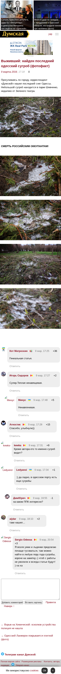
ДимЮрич (19, 498)
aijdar (12, 518)
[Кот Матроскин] (3, 351)
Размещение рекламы (31, 661)
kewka (17, 445)
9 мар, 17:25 (42, 351)
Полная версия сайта (10, 661)
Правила (51, 602)
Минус (22, 400)
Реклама (30, 56)
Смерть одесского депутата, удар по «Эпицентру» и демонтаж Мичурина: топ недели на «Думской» (15, 24)
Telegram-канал (22, 665)
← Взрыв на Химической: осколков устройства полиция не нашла (28, 626)
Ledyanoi (21, 469)
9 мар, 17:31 (36, 445)
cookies (34, 670)
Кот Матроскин (18, 351)
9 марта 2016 (9, 71)
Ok (44, 670)
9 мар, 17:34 (41, 469)
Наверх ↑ (9, 606)
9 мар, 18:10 (26, 518)
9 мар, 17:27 (43, 375)
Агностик (15, 424)
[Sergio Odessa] (6, 541)
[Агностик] (3, 424)
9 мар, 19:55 (40, 498)
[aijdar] (3, 519)
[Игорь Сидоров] (3, 375)
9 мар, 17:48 (40, 400)
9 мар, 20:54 (47, 539)
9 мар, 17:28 (35, 424)
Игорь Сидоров (18, 375)
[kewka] (5, 445)
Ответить (14, 366)
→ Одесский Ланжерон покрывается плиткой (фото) (27, 637)
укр (50, 34)
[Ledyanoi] (7, 470)
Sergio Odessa (24, 539)
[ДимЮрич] (7, 498)
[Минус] (10, 400)
